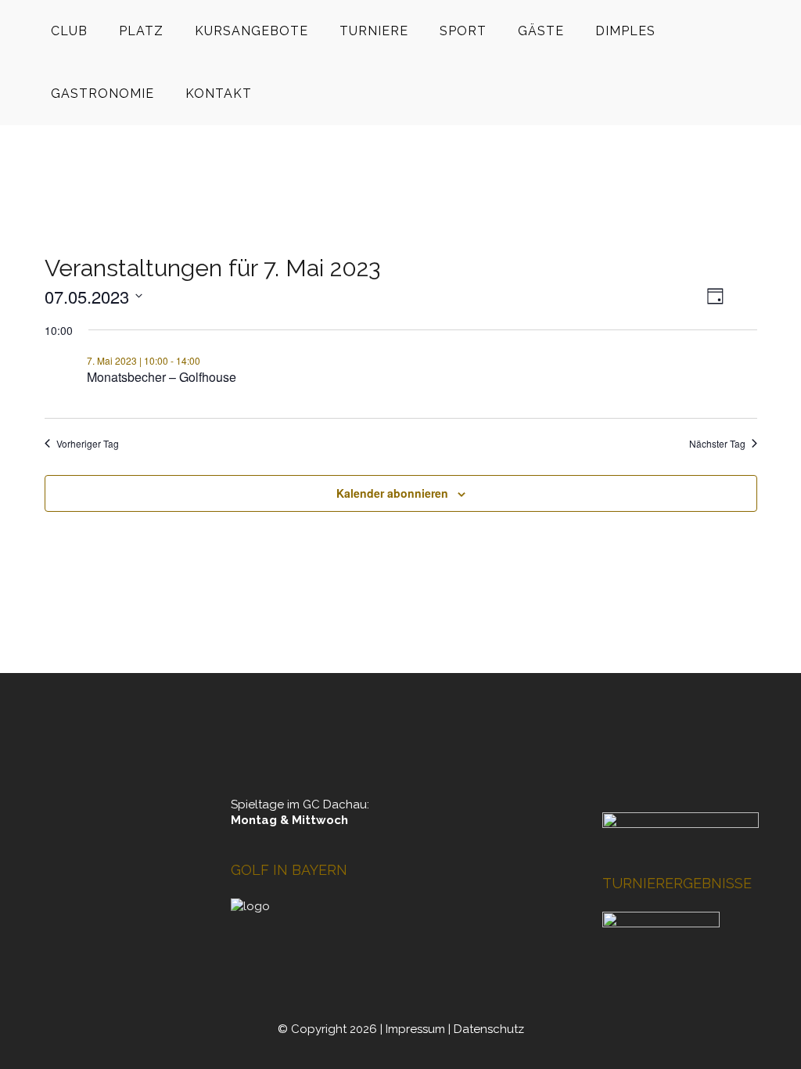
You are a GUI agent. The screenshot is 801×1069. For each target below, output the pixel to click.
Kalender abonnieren (392, 493)
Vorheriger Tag (87, 443)
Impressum (415, 1029)
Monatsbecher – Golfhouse (161, 377)
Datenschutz (489, 1029)
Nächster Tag (717, 443)
